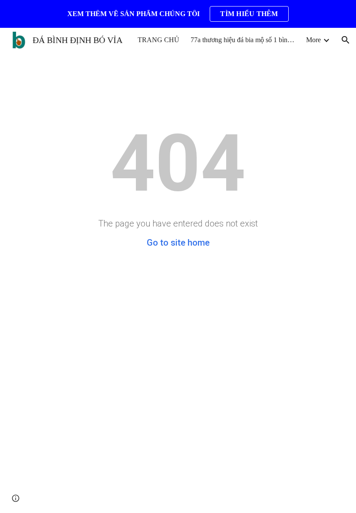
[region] (178, 14)
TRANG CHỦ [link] (158, 39)
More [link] (313, 39)
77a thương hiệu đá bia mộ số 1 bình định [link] (243, 39)
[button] (345, 40)
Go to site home (178, 242)
